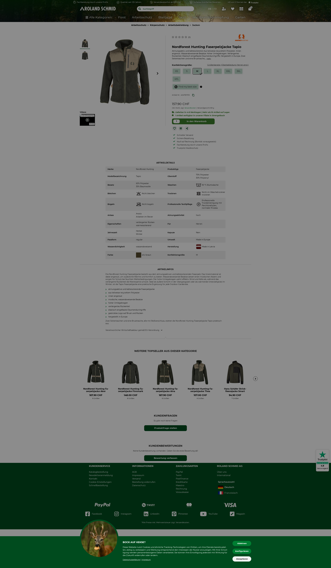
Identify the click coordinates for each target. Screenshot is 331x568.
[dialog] (165, 284)
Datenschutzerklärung (131, 560)
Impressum (146, 560)
